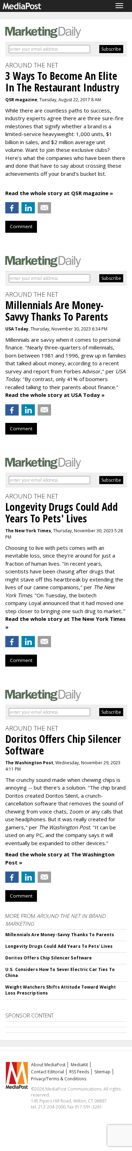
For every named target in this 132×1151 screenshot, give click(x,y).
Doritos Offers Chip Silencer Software (48, 958)
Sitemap (102, 1072)
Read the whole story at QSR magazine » (59, 193)
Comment (21, 226)
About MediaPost (48, 1065)
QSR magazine (21, 100)
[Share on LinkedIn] (28, 207)
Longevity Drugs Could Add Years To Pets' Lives (59, 946)
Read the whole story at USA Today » (55, 394)
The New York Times (28, 531)
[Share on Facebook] (12, 207)
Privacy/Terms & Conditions (58, 1079)
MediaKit (79, 1065)
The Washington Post (29, 763)
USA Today (17, 329)
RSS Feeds (79, 1072)
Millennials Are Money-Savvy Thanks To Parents (59, 935)
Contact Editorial (47, 1072)
